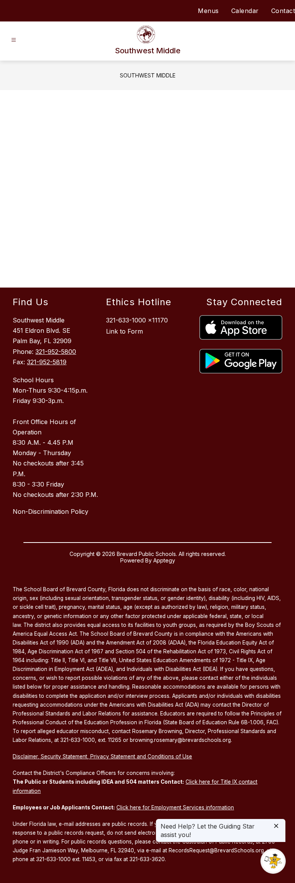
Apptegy (164, 560)
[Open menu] (13, 40)
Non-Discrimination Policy (50, 511)
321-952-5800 (55, 351)
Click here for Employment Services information (175, 807)
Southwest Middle (148, 75)
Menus (208, 11)
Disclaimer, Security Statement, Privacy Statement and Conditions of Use (102, 756)
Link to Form (124, 331)
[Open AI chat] (273, 861)
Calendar (245, 11)
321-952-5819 (46, 362)
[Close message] (276, 826)
